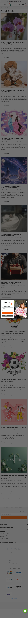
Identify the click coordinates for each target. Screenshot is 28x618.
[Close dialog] (26, 301)
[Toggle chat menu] (25, 611)
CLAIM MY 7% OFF (7, 313)
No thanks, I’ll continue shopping (7, 315)
